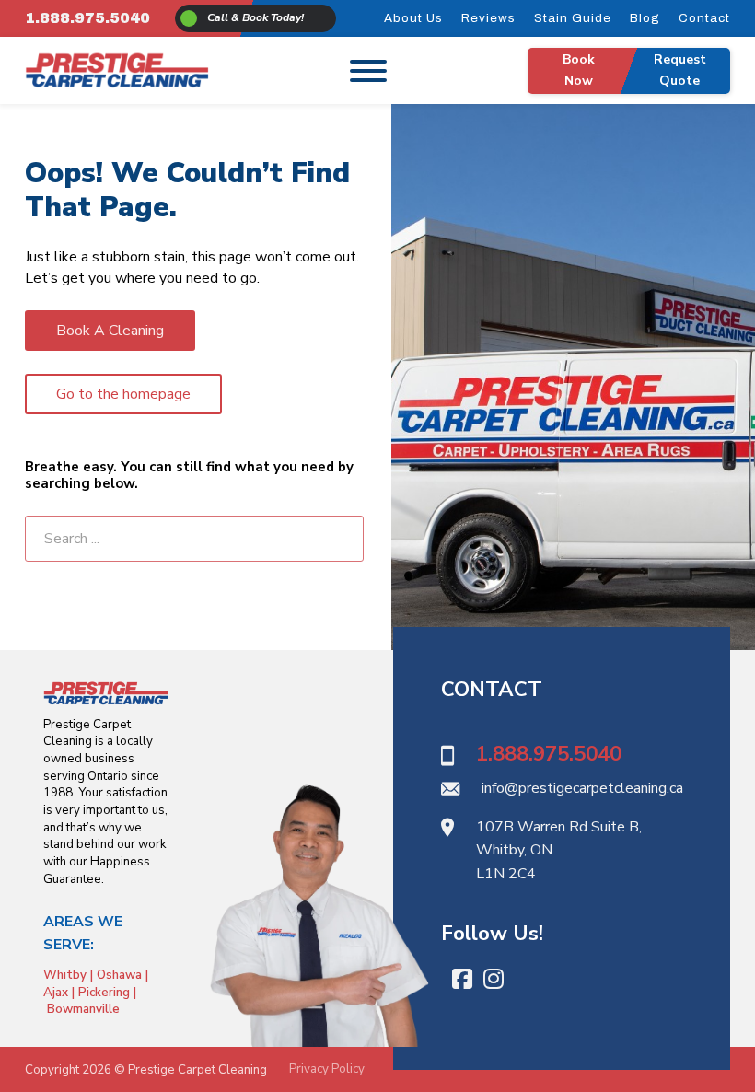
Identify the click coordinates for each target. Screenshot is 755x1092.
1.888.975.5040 (87, 18)
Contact (704, 18)
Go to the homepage (123, 394)
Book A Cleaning (110, 330)
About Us (413, 18)
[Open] (368, 70)
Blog (645, 18)
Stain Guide (572, 18)
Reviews (488, 18)
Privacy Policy (327, 1069)
